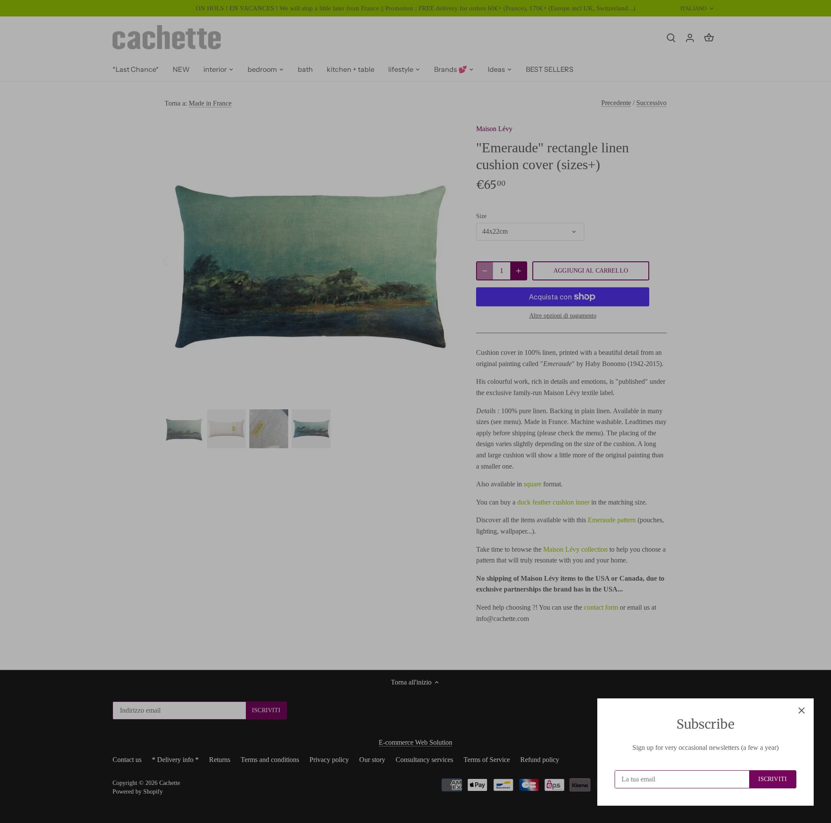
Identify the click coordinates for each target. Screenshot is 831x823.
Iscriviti (772, 779)
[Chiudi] (801, 710)
